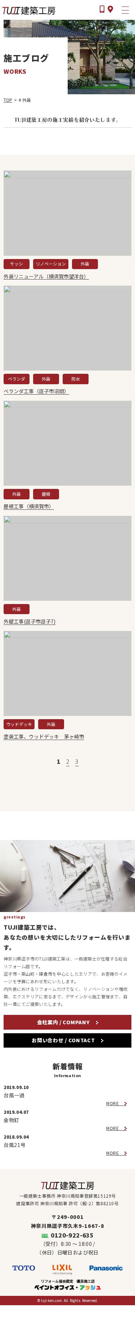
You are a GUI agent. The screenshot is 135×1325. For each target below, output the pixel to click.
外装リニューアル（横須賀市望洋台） (46, 276)
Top (8, 100)
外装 (85, 263)
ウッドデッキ (19, 724)
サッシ (16, 263)
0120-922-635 (72, 1235)
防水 (75, 379)
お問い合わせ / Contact (64, 1040)
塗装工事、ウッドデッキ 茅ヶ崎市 (44, 736)
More (113, 1103)
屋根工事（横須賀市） (29, 506)
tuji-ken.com (51, 1300)
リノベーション (51, 263)
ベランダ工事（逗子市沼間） (36, 391)
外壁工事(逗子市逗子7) (29, 621)
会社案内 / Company (64, 1022)
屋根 (46, 494)
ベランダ (16, 379)
